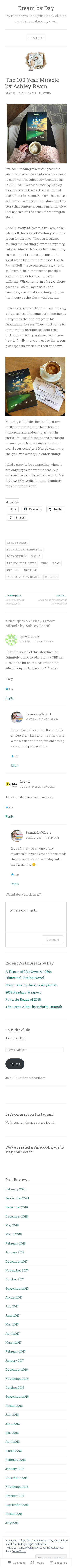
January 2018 (14, 1252)
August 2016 (14, 1406)
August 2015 (14, 1514)
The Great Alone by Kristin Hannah (33, 1007)
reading (13, 570)
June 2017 (12, 1315)
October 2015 (14, 1496)
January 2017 (14, 1360)
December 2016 (16, 1369)
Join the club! (17, 1029)
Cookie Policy (19, 1551)
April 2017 (12, 1333)
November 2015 (16, 1487)
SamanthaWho (39, 93)
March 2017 (13, 1342)
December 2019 (16, 1207)
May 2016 (12, 1433)
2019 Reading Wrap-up (23, 992)
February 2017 (15, 1351)
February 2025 (15, 1189)
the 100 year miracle (23, 576)
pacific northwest (22, 563)
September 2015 (17, 1505)
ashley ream (17, 542)
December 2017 (16, 1261)
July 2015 (12, 1523)
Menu (38, 38)
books (35, 556)
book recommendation (24, 549)
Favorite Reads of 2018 (23, 999)
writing (51, 576)
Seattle (30, 570)
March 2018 (13, 1234)
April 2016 (12, 1441)
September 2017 (17, 1288)
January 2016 (14, 1469)
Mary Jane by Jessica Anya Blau (31, 985)
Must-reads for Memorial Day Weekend (52, 600)
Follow (15, 1064)
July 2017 (12, 1306)
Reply (9, 698)
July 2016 (12, 1414)
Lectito (25, 781)
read (56, 563)
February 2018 (15, 1243)
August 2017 (14, 1297)
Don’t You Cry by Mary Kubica (14, 600)
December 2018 (16, 1216)
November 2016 (16, 1379)
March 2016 (13, 1451)
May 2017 (12, 1324)
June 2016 (12, 1424)
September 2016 (17, 1396)
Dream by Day (36, 8)
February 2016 (15, 1460)
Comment (52, 939)
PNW (44, 563)
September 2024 (17, 1198)
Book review (17, 556)
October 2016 (14, 1387)
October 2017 (14, 1279)
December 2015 (16, 1478)
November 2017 (16, 1270)
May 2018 (12, 1225)
